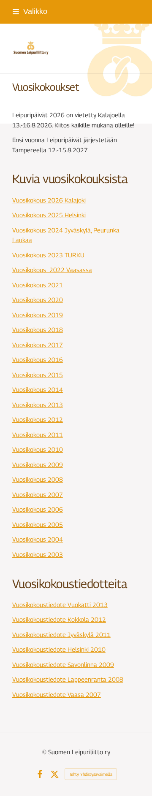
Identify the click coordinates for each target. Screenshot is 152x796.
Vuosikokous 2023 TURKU (48, 255)
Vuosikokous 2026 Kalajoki (49, 200)
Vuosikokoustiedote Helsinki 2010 (59, 649)
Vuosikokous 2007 (37, 494)
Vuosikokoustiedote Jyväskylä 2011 (61, 634)
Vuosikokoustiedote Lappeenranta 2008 (67, 679)
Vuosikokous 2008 (37, 479)
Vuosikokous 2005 (37, 524)
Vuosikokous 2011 (37, 434)
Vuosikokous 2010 (37, 449)
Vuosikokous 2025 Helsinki (49, 215)
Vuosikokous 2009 (37, 464)
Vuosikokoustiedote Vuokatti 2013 (60, 604)
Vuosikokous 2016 (37, 359)
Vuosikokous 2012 (37, 419)
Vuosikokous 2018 (37, 329)
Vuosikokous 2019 (37, 314)
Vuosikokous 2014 (37, 389)
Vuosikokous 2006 (37, 509)
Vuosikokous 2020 (37, 299)
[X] (54, 774)
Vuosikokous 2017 (37, 344)
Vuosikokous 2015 (37, 374)
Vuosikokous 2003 (37, 554)
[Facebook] (39, 774)
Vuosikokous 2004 (37, 539)
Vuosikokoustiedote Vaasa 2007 (56, 694)
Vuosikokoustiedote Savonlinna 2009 (63, 664)
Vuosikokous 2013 (37, 404)
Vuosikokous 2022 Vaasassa (52, 269)
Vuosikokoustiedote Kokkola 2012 (59, 619)
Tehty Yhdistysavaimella (90, 774)
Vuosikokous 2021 (37, 285)
